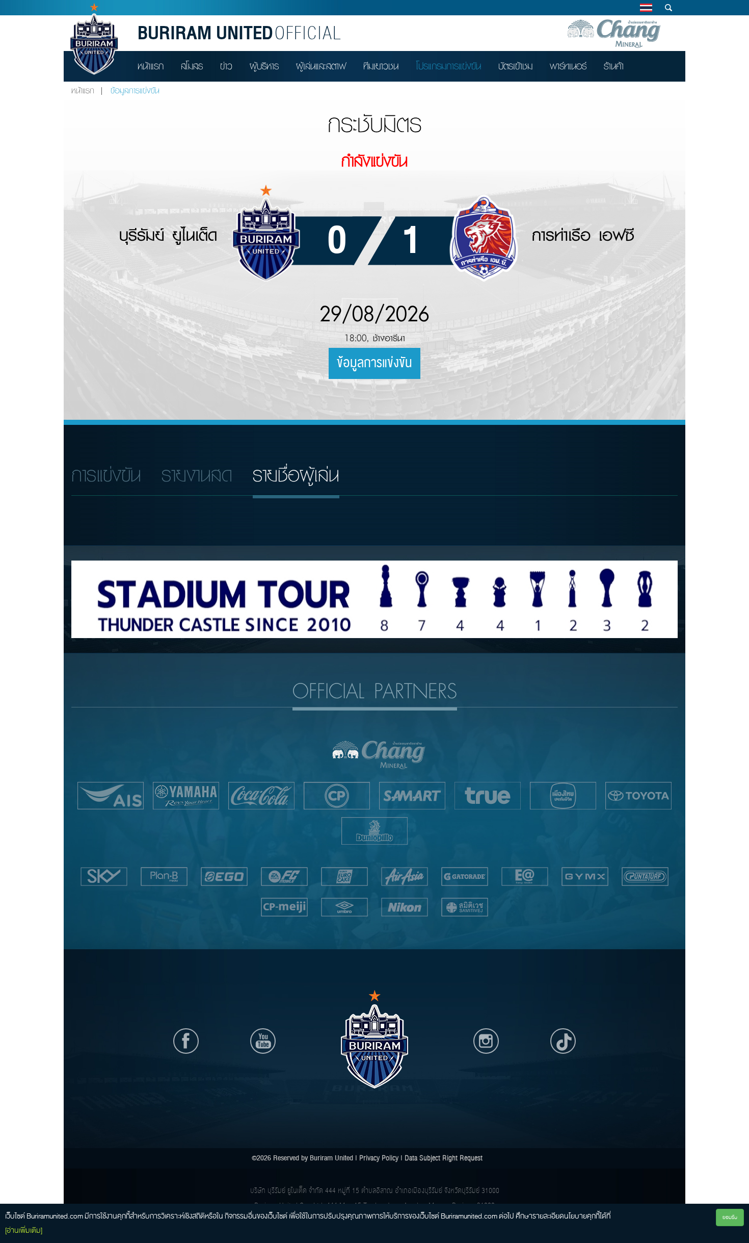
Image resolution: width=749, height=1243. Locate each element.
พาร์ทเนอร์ (568, 66)
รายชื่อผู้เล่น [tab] (296, 475)
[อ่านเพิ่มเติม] (23, 1230)
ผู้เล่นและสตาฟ (321, 66)
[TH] (646, 7)
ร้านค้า (614, 66)
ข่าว (226, 66)
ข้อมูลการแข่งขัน (374, 363)
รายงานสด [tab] (197, 475)
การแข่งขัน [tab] (106, 475)
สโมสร (192, 66)
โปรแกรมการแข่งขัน (448, 66)
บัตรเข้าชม (515, 66)
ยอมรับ (730, 1217)
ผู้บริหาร (264, 66)
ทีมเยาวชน (380, 66)
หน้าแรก (151, 66)
